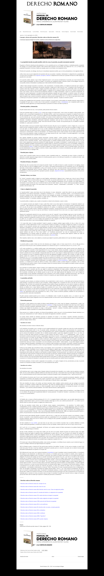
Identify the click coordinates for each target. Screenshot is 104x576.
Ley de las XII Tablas (36, 31)
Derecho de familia (73, 31)
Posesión (40, 552)
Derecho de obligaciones (65, 31)
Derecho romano (30, 552)
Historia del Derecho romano (27, 31)
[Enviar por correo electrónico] (42, 550)
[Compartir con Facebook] (45, 550)
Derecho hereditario (80, 31)
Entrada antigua (81, 556)
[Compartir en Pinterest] (46, 550)
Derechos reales (58, 31)
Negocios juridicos (51, 31)
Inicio (20, 31)
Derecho (25, 552)
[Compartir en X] (44, 550)
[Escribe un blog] (43, 550)
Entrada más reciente (24, 556)
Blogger (62, 566)
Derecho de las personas (43, 31)
